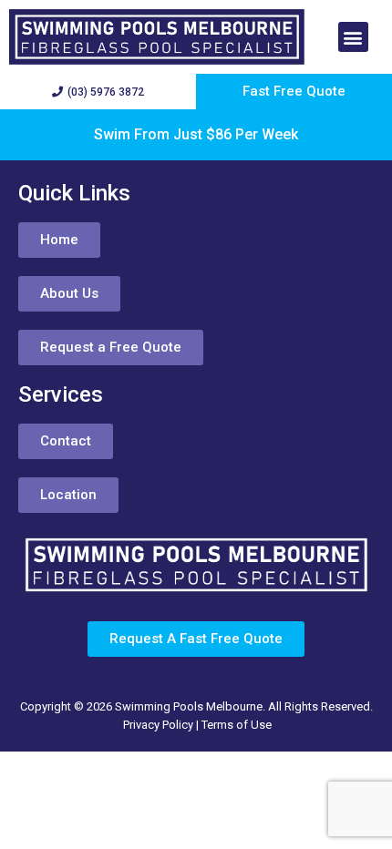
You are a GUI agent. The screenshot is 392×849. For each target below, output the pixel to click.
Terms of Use (236, 724)
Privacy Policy (158, 724)
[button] (353, 37)
